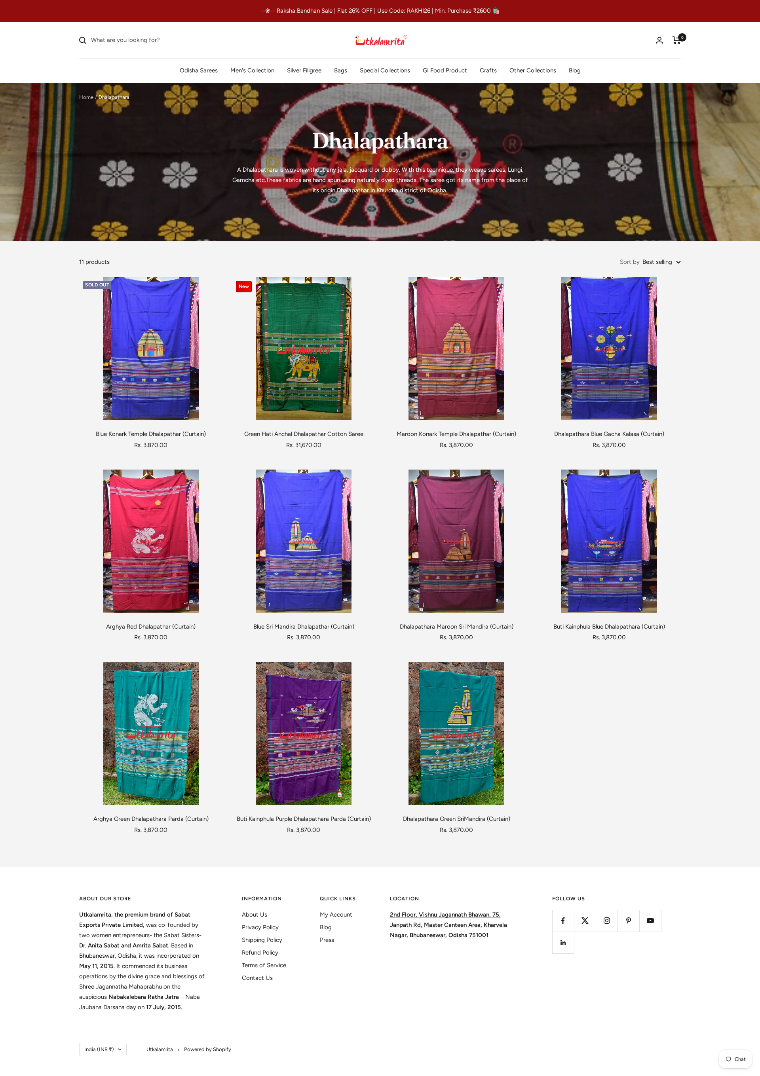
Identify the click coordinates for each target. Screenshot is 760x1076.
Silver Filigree (304, 70)
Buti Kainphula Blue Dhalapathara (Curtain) (609, 626)
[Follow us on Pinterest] (628, 921)
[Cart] (677, 40)
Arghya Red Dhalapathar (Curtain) (151, 626)
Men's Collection (252, 70)
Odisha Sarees (199, 70)
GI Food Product (445, 70)
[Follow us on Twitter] (585, 921)
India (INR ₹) (99, 1049)
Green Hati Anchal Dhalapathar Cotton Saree (303, 434)
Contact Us (257, 977)
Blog (575, 70)
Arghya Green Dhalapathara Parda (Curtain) (151, 818)
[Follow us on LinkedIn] (563, 942)
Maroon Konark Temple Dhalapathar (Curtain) (456, 434)
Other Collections (532, 70)
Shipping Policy (262, 939)
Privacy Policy (260, 927)
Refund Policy (260, 952)
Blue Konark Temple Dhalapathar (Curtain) (151, 434)
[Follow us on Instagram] (607, 921)
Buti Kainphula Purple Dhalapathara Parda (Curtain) (304, 818)
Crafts (488, 70)
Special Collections (385, 70)
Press (327, 939)
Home (86, 97)
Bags (340, 70)
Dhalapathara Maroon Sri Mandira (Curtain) (456, 626)
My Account (336, 914)
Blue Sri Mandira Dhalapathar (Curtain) (303, 626)
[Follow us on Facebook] (563, 921)
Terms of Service (264, 965)
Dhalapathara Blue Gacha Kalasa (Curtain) (609, 434)
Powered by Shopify (207, 1049)
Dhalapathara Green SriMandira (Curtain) (456, 818)
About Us (254, 914)
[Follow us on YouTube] (650, 921)
